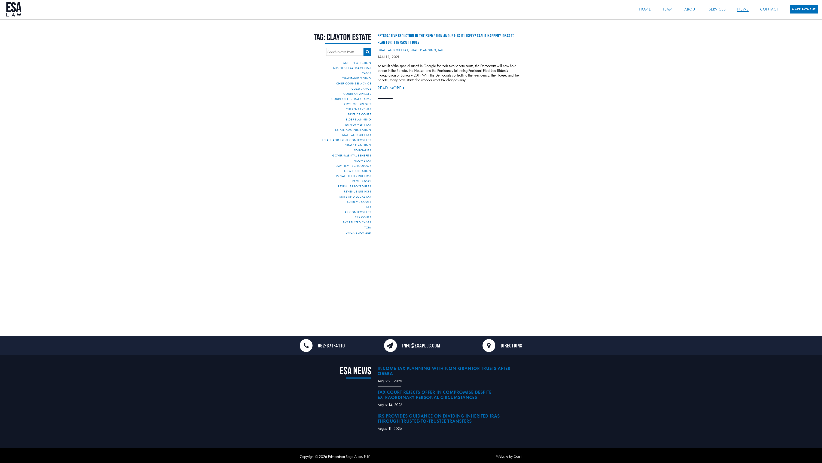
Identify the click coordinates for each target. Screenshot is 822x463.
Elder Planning (358, 119)
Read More (390, 88)
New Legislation (357, 171)
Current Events (358, 109)
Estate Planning (358, 145)
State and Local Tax (355, 196)
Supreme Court (359, 202)
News (743, 9)
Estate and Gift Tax (356, 135)
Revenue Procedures (354, 186)
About (690, 9)
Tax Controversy (357, 212)
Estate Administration (353, 130)
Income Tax (362, 160)
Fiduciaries (362, 150)
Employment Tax (358, 124)
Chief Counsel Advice (353, 83)
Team (668, 9)
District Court (359, 114)
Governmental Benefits (351, 155)
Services (717, 9)
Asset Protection (357, 63)
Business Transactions (352, 68)
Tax (368, 207)
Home (645, 9)
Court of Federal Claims (351, 99)
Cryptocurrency (357, 104)
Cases (366, 73)
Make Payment (804, 9)
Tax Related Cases (357, 222)
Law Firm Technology (353, 166)
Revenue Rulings (357, 191)
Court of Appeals (357, 94)
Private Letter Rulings (353, 176)
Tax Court (363, 217)
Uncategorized (358, 233)
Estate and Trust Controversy (346, 140)
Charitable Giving (356, 78)
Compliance (361, 88)
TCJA (367, 227)
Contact (769, 9)
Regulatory (361, 181)
